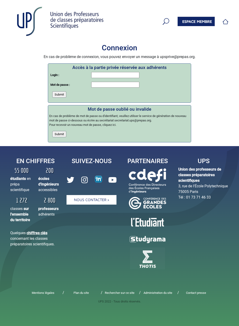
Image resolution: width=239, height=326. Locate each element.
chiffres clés (37, 233)
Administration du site (158, 293)
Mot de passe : (60, 84)
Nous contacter (91, 200)
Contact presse (196, 293)
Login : (54, 75)
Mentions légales (43, 293)
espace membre (197, 21)
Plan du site (81, 293)
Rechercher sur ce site (119, 293)
